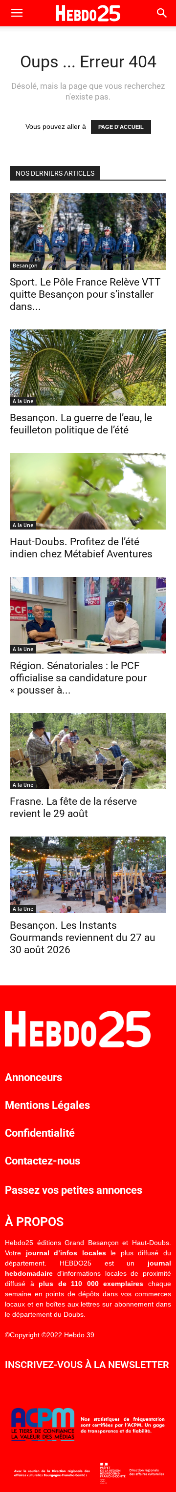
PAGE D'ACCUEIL (121, 127)
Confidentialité (40, 1133)
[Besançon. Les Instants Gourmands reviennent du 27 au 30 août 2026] (88, 875)
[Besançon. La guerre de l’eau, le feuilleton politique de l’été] (88, 367)
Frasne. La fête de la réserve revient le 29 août (73, 807)
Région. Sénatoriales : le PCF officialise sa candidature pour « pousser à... (78, 678)
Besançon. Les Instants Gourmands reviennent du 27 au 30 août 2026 (82, 938)
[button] (162, 13)
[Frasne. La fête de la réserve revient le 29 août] (88, 751)
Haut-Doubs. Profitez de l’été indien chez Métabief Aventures (81, 548)
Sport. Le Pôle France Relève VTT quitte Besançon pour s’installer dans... (85, 294)
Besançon (25, 265)
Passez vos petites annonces (73, 1190)
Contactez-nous (42, 1161)
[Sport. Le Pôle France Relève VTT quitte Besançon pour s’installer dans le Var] (88, 231)
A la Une (23, 401)
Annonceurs (33, 1077)
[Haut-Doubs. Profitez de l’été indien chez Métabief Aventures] (88, 491)
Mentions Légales (47, 1105)
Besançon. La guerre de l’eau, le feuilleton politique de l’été (81, 424)
